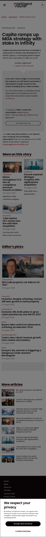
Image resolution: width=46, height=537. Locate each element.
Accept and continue (23, 524)
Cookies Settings (23, 531)
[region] (23, 518)
